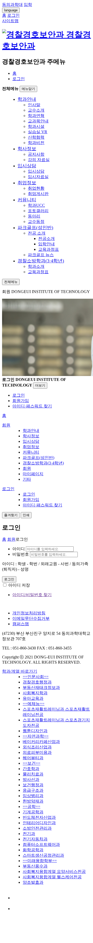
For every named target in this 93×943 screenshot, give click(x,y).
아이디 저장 (19, 585)
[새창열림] (17, 898)
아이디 (18, 549)
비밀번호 (20, 554)
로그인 (18, 79)
